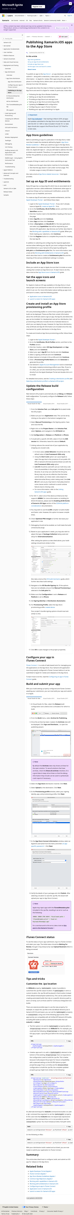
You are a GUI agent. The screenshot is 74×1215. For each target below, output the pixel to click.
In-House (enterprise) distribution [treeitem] (12, 97)
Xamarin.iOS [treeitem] (7, 42)
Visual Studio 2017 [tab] (62, 403)
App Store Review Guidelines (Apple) (42, 1176)
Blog (25, 1211)
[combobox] (12, 38)
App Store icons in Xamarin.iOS (49, 272)
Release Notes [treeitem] (8, 192)
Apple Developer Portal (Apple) (40, 1171)
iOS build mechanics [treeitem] (11, 127)
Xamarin (47, 36)
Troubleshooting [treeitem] (10, 167)
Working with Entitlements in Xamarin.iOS (49, 253)
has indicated (37, 119)
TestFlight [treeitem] (8, 140)
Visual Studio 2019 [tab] (48, 403)
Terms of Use (5, 1214)
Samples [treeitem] (6, 195)
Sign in (70, 15)
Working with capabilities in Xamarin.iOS (46, 231)
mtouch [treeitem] (7, 131)
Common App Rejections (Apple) (41, 1179)
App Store (46, 74)
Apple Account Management (49, 365)
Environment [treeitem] (9, 124)
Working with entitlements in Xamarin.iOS (44, 1184)
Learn (28, 36)
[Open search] (65, 15)
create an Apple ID (48, 206)
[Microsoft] (3, 15)
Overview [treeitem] (8, 68)
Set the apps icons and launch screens (39, 66)
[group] (51, 1092)
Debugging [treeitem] (8, 144)
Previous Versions (37, 36)
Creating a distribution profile (59, 379)
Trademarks (15, 1214)
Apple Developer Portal (34, 200)
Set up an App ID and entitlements (38, 62)
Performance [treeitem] (9, 163)
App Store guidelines (34, 59)
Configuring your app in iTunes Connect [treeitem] (15, 86)
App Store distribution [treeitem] (14, 81)
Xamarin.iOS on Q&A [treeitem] (10, 188)
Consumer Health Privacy (54, 1211)
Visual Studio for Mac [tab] (34, 403)
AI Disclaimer (5, 1211)
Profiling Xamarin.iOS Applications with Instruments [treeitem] (11, 152)
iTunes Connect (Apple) (37, 1174)
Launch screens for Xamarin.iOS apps (42, 299)
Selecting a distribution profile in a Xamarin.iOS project (45, 381)
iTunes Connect (31, 665)
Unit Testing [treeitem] (8, 147)
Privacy (41, 1211)
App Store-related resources (48, 174)
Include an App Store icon (35, 64)
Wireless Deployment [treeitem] (11, 137)
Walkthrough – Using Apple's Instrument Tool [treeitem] (14, 159)
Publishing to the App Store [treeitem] (15, 91)
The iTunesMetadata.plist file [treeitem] (14, 106)
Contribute (34, 1211)
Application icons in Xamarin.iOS (41, 296)
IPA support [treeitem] (10, 110)
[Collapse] (22, 35)
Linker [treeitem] (7, 134)
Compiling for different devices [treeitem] (12, 120)
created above (50, 607)
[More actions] (71, 36)
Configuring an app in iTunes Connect (42, 1186)
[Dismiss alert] (70, 3)
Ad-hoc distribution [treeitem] (12, 101)
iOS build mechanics (53, 579)
